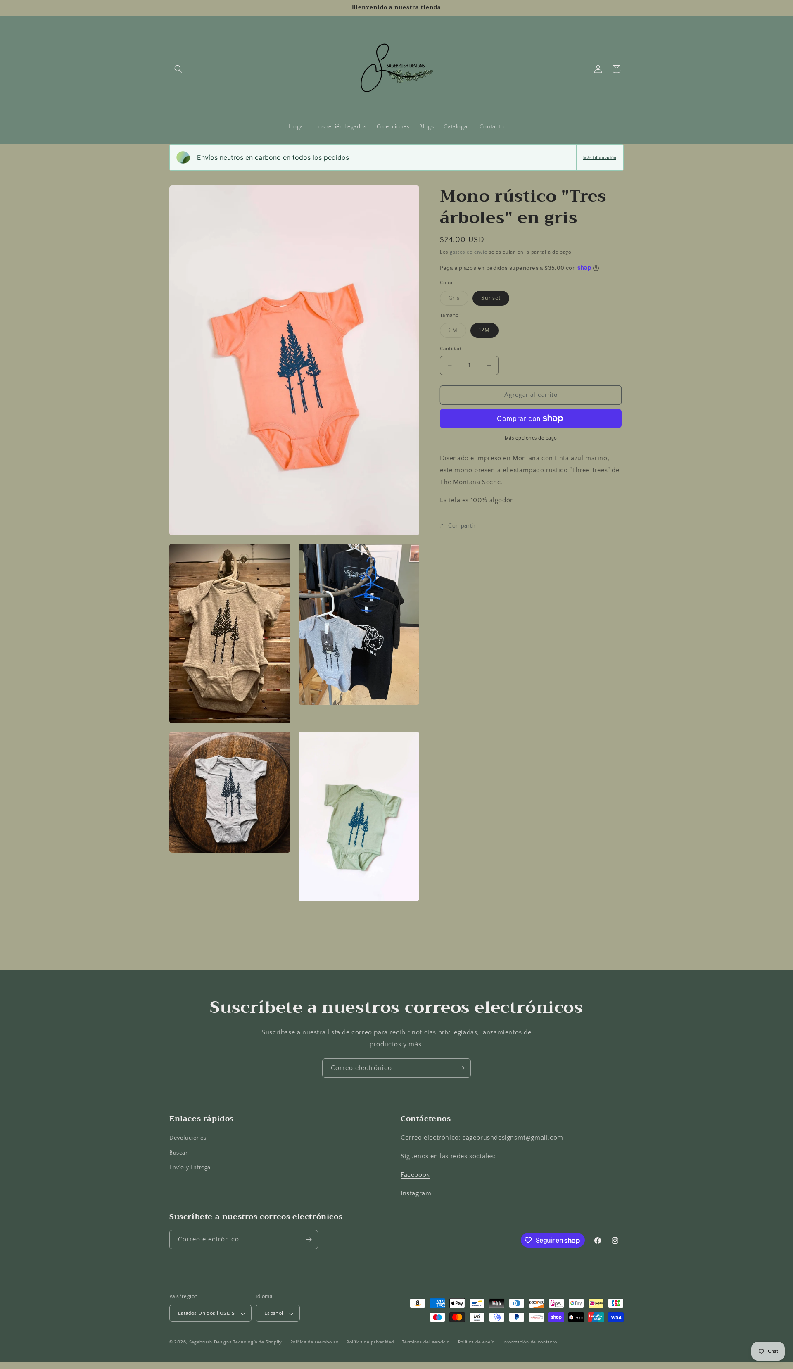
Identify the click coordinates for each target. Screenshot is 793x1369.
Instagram (416, 1193)
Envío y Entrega (190, 1167)
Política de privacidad (370, 1342)
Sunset (491, 298)
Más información (599, 157)
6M (457, 332)
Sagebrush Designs (210, 1342)
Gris (458, 300)
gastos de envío (469, 252)
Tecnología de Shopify (257, 1342)
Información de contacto (530, 1342)
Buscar (178, 1153)
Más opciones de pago (531, 438)
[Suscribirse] (461, 1068)
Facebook (415, 1175)
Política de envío (476, 1342)
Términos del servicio (426, 1342)
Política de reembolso (314, 1342)
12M (484, 330)
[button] (178, 69)
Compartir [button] (461, 526)
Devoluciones (187, 1138)
